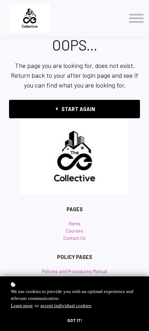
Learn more (22, 305)
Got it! (74, 320)
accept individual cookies (66, 305)
